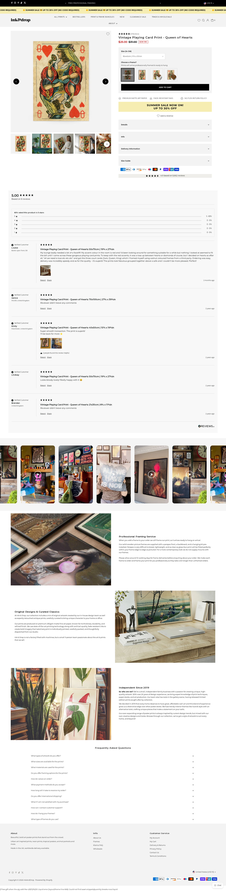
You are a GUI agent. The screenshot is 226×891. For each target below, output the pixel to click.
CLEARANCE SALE (138, 17)
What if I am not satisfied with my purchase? (50, 802)
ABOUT (112, 23)
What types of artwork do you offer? (46, 756)
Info (123, 137)
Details (124, 125)
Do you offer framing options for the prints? (49, 773)
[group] (25, 195)
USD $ (209, 3)
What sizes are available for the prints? (47, 762)
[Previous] (66, 3)
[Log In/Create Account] (208, 20)
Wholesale (97, 849)
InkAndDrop (29, 880)
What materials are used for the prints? (47, 767)
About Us (97, 838)
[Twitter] (25, 3)
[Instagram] (15, 3)
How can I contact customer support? (47, 808)
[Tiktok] (21, 3)
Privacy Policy (155, 849)
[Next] (160, 3)
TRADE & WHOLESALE (162, 17)
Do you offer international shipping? (46, 796)
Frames (96, 842)
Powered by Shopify (43, 880)
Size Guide (125, 161)
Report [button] (43, 280)
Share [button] (49, 280)
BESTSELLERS (79, 17)
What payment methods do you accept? (48, 785)
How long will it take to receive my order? (48, 790)
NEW (122, 17)
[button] (165, 34)
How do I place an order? (41, 779)
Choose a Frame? (129, 62)
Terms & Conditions (158, 856)
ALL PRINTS (59, 17)
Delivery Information (130, 149)
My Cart (153, 842)
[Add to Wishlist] (108, 34)
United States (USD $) (205, 872)
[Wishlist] (199, 20)
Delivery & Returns (157, 845)
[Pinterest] (18, 3)
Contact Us (154, 853)
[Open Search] (203, 20)
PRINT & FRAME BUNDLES (102, 17)
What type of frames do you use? (45, 819)
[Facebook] (12, 3)
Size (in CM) (126, 51)
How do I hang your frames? (43, 813)
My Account (155, 838)
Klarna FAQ (98, 845)
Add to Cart (165, 87)
